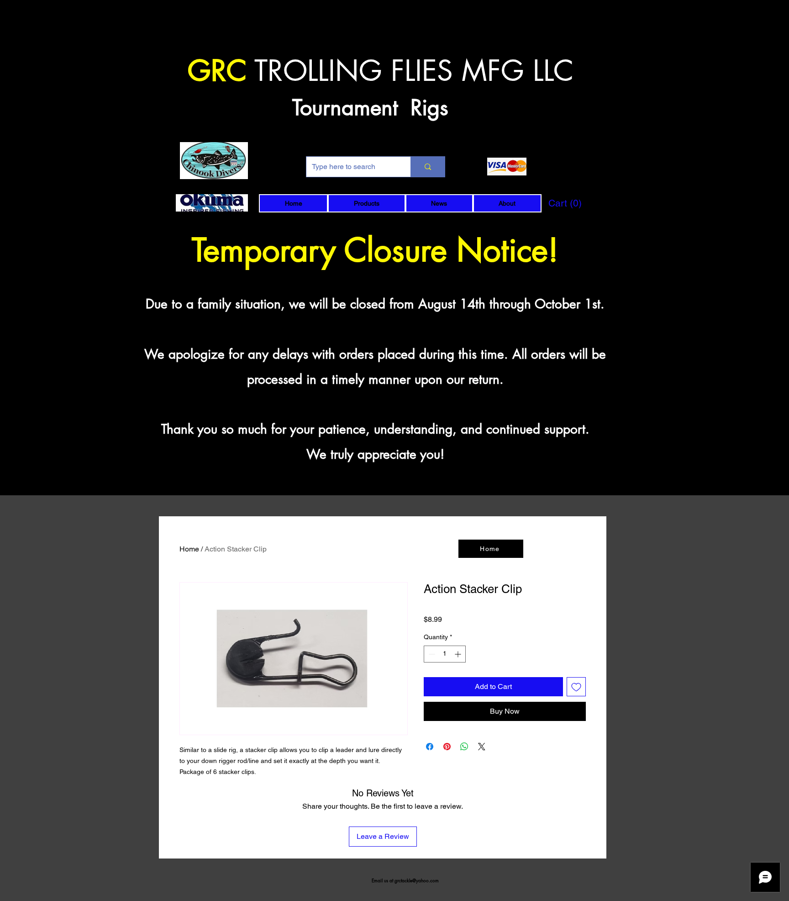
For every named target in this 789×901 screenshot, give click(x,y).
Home (189, 549)
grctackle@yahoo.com (416, 880)
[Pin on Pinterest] (447, 746)
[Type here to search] (427, 167)
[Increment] (458, 654)
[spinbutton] (445, 654)
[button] (366, 203)
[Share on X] (481, 746)
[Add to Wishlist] (576, 686)
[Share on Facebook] (429, 746)
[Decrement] (431, 654)
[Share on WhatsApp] (464, 746)
